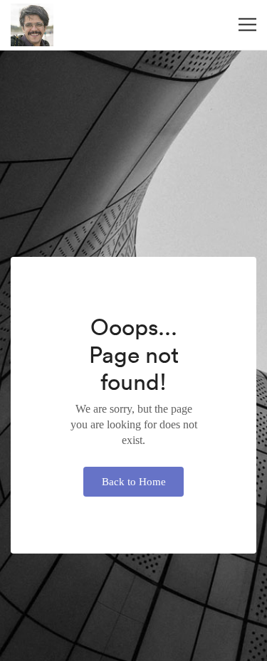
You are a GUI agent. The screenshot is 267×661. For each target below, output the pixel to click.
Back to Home (134, 481)
